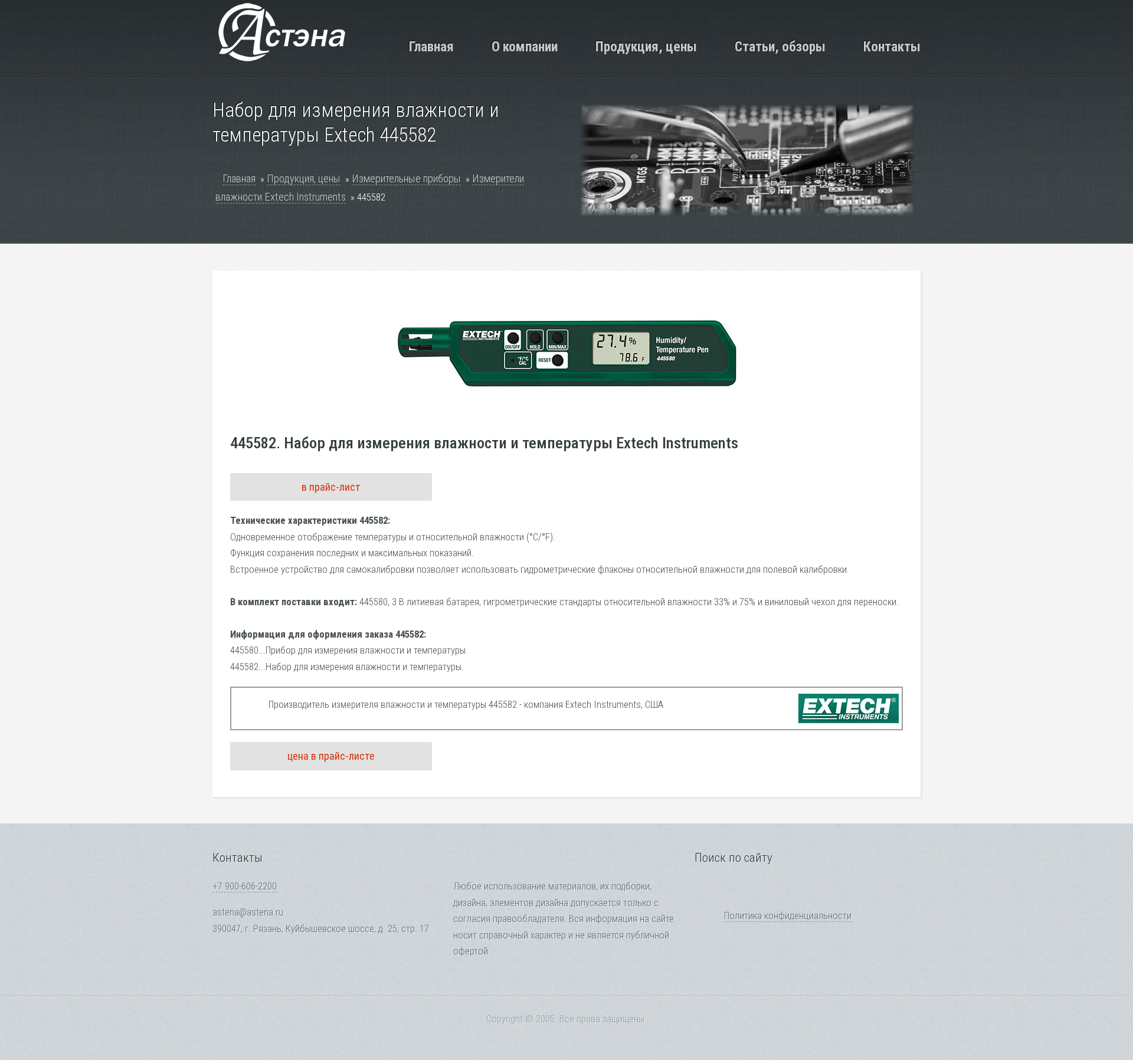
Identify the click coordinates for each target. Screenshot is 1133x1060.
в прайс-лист (331, 487)
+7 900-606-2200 (244, 886)
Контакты (892, 46)
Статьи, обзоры (780, 46)
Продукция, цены (646, 46)
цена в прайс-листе (331, 756)
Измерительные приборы (406, 178)
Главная (431, 46)
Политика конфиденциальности (788, 915)
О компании (525, 46)
